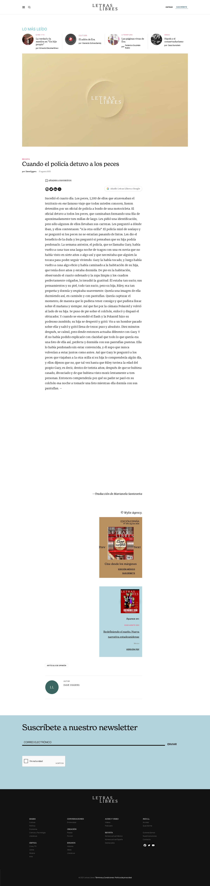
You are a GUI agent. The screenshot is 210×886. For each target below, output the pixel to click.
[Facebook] (47, 189)
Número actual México (114, 836)
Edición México (126, 569)
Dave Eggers (72, 685)
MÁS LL (146, 819)
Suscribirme (147, 826)
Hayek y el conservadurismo (173, 40)
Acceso (146, 822)
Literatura (127, 35)
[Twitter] (51, 189)
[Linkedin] (55, 189)
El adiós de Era (87, 39)
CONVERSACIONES (75, 819)
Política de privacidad (123, 877)
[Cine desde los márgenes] (121, 544)
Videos (107, 822)
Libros (31, 849)
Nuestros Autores (150, 836)
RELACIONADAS (61, 702)
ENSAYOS (71, 843)
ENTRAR (169, 7)
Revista (26, 159)
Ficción (70, 836)
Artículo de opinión (56, 665)
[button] (23, 7)
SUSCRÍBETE (181, 7)
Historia (70, 846)
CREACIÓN (71, 829)
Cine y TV (40, 35)
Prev (103, 547)
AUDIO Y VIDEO (112, 819)
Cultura (83, 35)
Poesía (69, 832)
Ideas (167, 35)
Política (32, 826)
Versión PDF (132, 649)
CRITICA (33, 843)
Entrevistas (71, 822)
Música (32, 853)
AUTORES (60, 711)
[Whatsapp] (59, 189)
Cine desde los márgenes (121, 564)
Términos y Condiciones (104, 877)
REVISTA (109, 833)
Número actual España (114, 839)
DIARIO (32, 819)
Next (138, 547)
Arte (31, 856)
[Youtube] (153, 845)
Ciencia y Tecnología (37, 832)
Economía (33, 829)
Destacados (110, 843)
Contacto (147, 839)
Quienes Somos (149, 832)
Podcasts (108, 826)
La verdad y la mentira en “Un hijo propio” (46, 41)
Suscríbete (128, 573)
